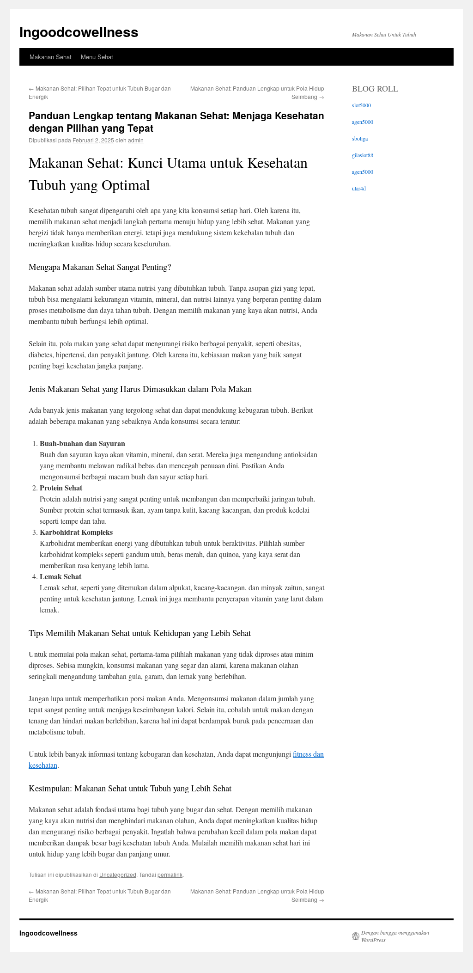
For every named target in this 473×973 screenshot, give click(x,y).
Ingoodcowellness (79, 31)
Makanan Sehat (51, 56)
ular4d (359, 188)
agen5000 (362, 121)
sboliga (360, 138)
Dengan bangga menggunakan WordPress (395, 936)
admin (136, 140)
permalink (170, 874)
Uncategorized (117, 874)
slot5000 (361, 105)
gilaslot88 (362, 155)
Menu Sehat (97, 56)
